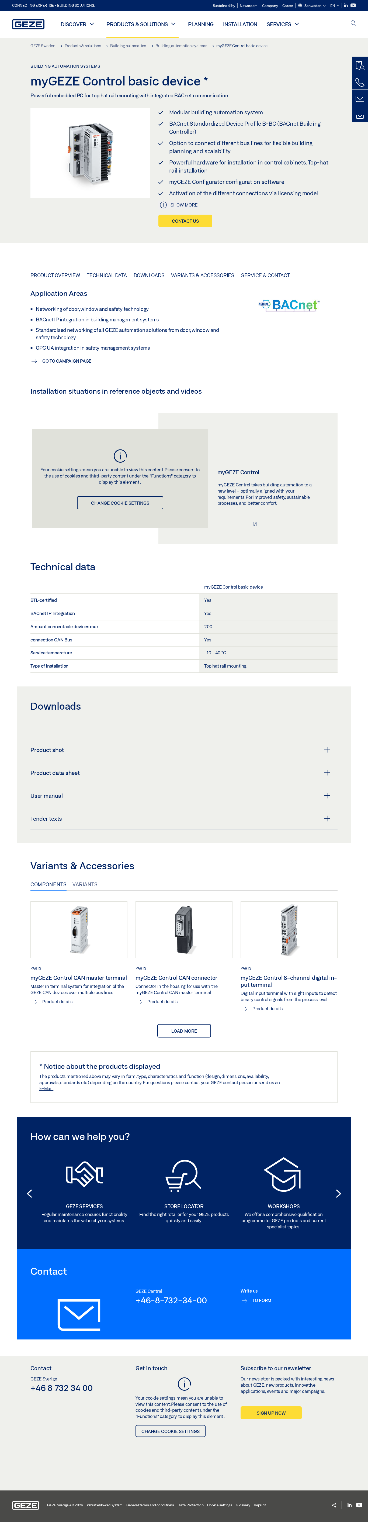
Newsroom (249, 6)
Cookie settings (219, 1505)
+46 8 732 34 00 (61, 1388)
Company (270, 6)
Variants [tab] (85, 884)
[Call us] (360, 82)
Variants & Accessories (202, 275)
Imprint (260, 1505)
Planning (201, 24)
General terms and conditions (150, 1505)
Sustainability (224, 6)
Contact (40, 1368)
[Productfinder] (360, 66)
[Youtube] (353, 5)
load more (184, 1030)
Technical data (107, 275)
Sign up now (271, 1413)
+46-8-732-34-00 (171, 1300)
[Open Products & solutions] (173, 24)
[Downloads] (360, 115)
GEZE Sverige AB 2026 (65, 1505)
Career (287, 6)
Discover (73, 24)
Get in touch (152, 1368)
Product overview (55, 275)
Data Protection (190, 1505)
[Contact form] (360, 99)
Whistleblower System (105, 1505)
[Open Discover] (91, 24)
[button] (312, 6)
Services (279, 24)
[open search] (353, 23)
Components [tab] (48, 884)
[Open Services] (296, 24)
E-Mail (46, 1088)
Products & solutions (137, 24)
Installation (240, 24)
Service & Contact (265, 275)
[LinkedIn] (346, 5)
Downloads (149, 275)
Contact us (185, 221)
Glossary (243, 1505)
